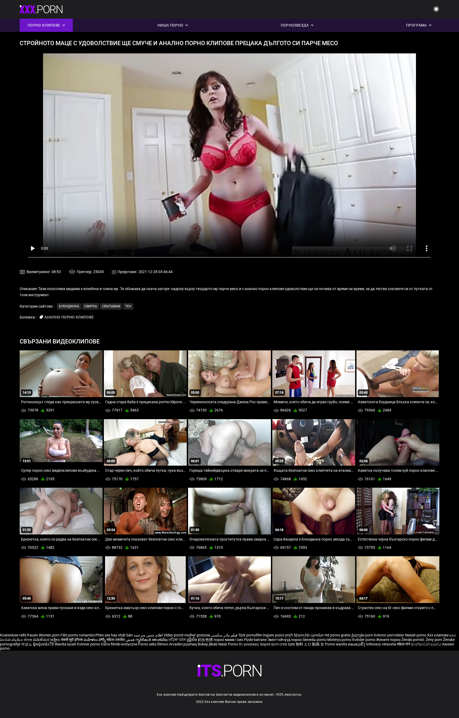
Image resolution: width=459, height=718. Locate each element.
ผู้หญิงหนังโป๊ (44, 644)
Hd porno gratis (337, 635)
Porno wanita (336, 644)
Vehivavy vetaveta (381, 644)
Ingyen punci (273, 635)
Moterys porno (339, 640)
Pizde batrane (255, 640)
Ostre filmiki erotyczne (119, 644)
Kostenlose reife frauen (19, 635)
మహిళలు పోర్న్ (95, 640)
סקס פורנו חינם (283, 644)
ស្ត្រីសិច (192, 640)
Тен (128, 306)
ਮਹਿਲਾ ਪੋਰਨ (177, 640)
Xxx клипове (438, 635)
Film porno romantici (78, 635)
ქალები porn (362, 635)
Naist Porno (228, 644)
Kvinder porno (364, 640)
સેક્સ (28, 640)
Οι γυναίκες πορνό (255, 644)
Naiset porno (416, 635)
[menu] (436, 9)
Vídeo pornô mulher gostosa (187, 635)
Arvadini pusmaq (183, 644)
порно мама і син (228, 640)
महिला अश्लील (116, 640)
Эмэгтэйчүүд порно (285, 640)
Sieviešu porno (315, 640)
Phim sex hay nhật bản (114, 635)
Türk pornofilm (250, 635)
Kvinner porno (89, 644)
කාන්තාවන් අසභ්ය (426, 644)
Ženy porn (434, 640)
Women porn (50, 635)
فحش (130, 640)
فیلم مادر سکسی (224, 635)
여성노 (27, 644)
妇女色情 (206, 640)
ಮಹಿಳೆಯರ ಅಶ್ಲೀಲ (47, 640)
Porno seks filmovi (153, 644)
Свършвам (111, 306)
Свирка (90, 306)
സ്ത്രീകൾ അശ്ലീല (151, 640)
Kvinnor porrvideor (389, 635)
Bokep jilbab (208, 644)
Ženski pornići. (413, 640)
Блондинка (69, 306)
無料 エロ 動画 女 (310, 644)
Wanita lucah (66, 644)
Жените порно (388, 640)
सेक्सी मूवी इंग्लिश (72, 640)
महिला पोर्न (404, 644)
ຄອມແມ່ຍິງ (357, 644)
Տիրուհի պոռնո (309, 635)
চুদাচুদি (289, 635)
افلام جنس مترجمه (148, 635)
